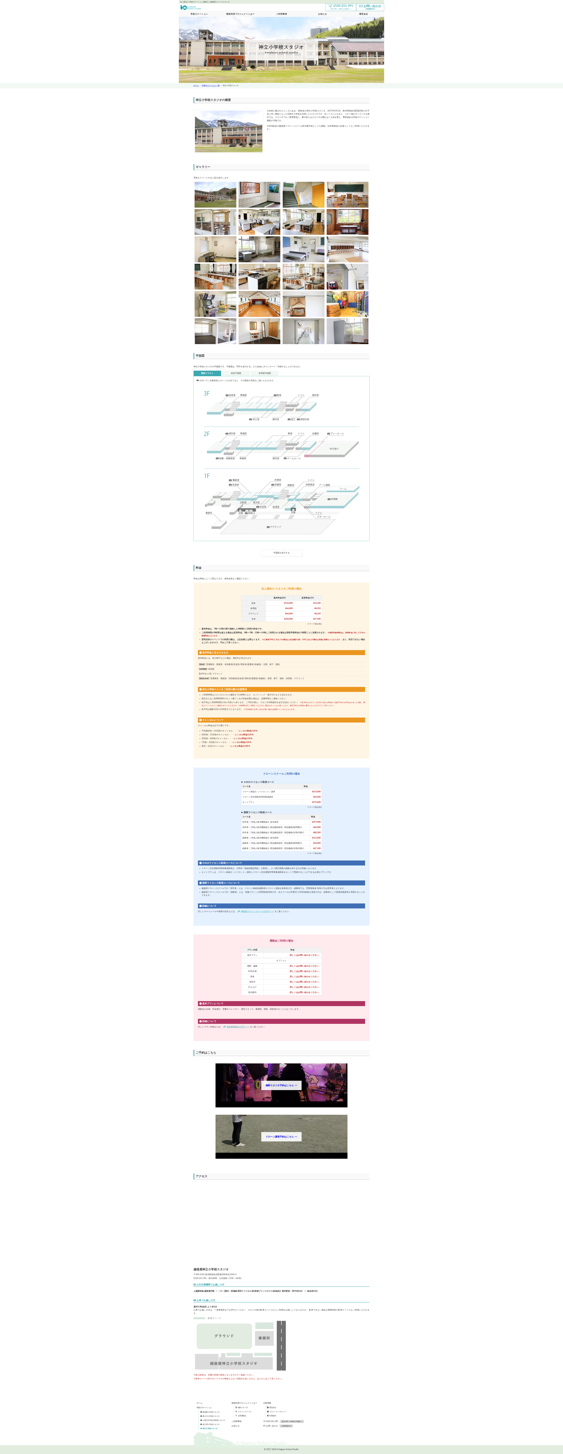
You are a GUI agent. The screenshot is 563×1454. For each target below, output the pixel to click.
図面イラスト (207, 373)
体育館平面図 (265, 373)
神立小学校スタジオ (210, 1428)
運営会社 (272, 1407)
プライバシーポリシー (277, 1412)
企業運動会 (242, 1416)
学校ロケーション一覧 (211, 85)
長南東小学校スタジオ (211, 1412)
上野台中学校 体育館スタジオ (214, 1420)
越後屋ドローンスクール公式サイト (257, 911)
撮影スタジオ (243, 1407)
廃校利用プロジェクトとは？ (240, 14)
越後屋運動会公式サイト (238, 1027)
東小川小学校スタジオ (211, 1416)
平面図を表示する (281, 553)
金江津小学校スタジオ (211, 1424)
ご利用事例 (281, 14)
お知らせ (322, 14)
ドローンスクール (244, 1412)
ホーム (196, 85)
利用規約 (272, 1416)
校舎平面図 (236, 373)
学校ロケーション (199, 14)
